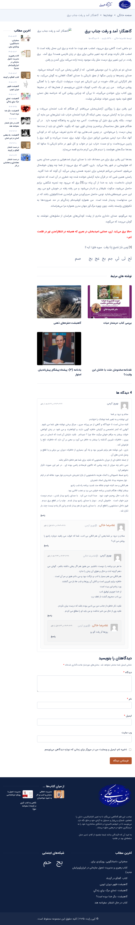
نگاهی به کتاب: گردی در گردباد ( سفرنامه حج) (28, 806)
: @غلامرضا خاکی (91, 556)
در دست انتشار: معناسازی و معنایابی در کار (11, 162)
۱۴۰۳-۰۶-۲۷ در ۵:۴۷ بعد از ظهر (51, 403)
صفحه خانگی (124, 15)
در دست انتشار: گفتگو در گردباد (13, 149)
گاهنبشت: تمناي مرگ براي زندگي (12, 100)
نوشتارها (107, 15)
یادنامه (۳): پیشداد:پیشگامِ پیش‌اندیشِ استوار (59, 372)
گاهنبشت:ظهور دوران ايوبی (13, 88)
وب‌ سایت (127, 733)
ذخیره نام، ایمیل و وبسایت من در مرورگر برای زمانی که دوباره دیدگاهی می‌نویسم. (85, 749)
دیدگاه (127, 672)
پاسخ (42, 515)
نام (129, 699)
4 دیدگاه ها (94, 38)
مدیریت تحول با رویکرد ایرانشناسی (14, 793)
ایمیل (128, 716)
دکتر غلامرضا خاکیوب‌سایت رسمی (115, 4)
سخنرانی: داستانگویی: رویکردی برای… (13, 43)
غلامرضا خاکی (120, 38)
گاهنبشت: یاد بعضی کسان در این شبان (11, 137)
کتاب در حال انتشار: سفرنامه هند (11, 125)
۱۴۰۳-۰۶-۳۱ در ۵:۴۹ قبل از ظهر (61, 625)
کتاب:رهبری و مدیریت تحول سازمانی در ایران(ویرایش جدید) (13, 62)
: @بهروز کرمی (91, 525)
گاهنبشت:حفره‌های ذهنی (67, 323)
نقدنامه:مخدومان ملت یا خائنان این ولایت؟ (112, 372)
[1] (82, 183)
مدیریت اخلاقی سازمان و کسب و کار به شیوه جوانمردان (44, 795)
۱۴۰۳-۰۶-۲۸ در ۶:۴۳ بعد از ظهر (58, 556)
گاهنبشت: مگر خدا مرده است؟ (12, 112)
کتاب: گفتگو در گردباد (11, 77)
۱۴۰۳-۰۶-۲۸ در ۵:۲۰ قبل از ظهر (55, 525)
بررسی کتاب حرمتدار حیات (117, 323)
